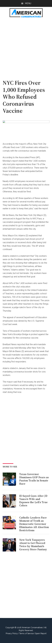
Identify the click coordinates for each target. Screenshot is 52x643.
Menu (28, 3)
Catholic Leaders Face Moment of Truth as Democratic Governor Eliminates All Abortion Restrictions (34, 524)
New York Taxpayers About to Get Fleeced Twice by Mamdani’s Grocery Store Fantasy (33, 544)
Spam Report (40, 633)
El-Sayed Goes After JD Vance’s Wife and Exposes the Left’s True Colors (33, 500)
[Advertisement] (26, 47)
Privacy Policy (12, 633)
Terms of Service (26, 633)
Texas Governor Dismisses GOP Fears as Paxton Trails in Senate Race (34, 479)
